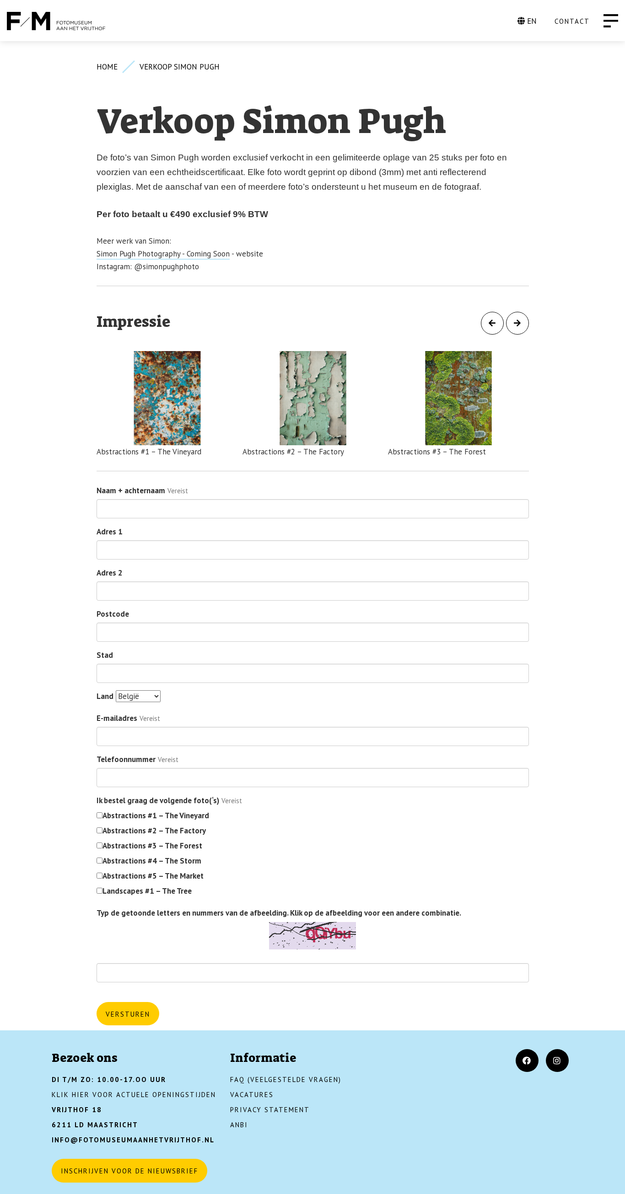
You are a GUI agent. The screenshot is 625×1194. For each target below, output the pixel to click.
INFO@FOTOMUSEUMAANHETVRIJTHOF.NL (133, 1139)
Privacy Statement (270, 1109)
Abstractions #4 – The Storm (151, 861)
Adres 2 (110, 573)
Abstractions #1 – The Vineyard (155, 815)
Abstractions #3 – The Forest (152, 846)
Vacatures (252, 1094)
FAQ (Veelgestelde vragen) (285, 1079)
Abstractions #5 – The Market (153, 876)
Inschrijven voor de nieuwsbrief (129, 1171)
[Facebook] (527, 1060)
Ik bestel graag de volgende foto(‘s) (158, 800)
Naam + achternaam (131, 490)
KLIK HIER (71, 1094)
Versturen (128, 1014)
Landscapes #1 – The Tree (147, 891)
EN (531, 21)
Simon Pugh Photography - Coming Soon (163, 254)
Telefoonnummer (126, 759)
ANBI (239, 1124)
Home (107, 67)
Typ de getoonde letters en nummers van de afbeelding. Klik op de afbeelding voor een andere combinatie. (279, 913)
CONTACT (572, 21)
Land (105, 696)
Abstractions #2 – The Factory (154, 831)
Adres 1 (110, 532)
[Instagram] (557, 1060)
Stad (105, 655)
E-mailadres (117, 718)
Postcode (113, 614)
